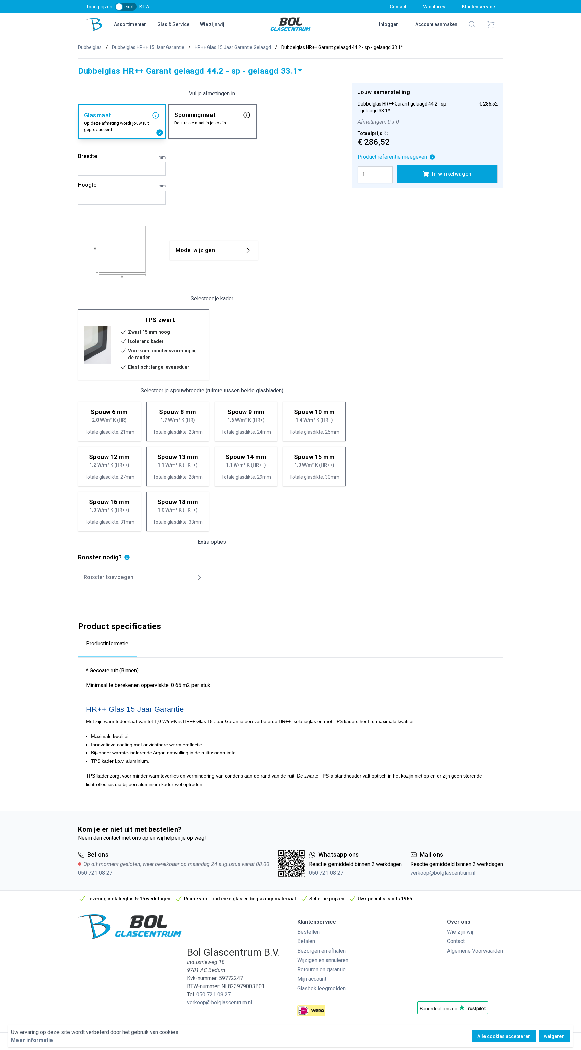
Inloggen (389, 24)
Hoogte (122, 185)
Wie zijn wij (212, 24)
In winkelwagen (452, 174)
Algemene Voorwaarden (475, 951)
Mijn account (311, 979)
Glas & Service (173, 24)
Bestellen (308, 932)
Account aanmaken (436, 24)
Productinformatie (107, 643)
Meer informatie (32, 1040)
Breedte (122, 156)
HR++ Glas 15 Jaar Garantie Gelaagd (233, 47)
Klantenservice (478, 6)
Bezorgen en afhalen (321, 951)
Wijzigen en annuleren (322, 960)
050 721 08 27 (95, 873)
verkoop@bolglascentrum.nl (442, 873)
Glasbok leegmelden (321, 988)
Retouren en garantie (321, 969)
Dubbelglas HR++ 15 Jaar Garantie (148, 47)
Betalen (306, 941)
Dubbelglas (90, 47)
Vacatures (434, 6)
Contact (398, 6)
